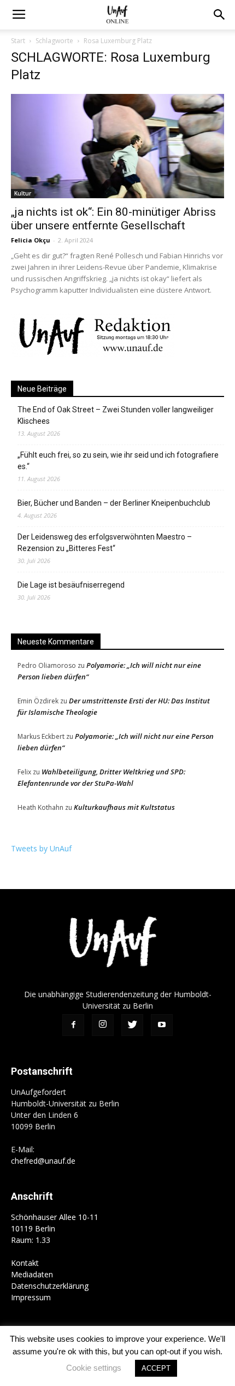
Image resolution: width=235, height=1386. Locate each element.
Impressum (31, 1297)
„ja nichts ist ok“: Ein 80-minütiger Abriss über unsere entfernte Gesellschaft (113, 218)
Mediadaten (32, 1274)
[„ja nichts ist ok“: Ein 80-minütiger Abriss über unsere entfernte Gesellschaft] (117, 146)
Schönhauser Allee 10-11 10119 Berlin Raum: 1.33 (54, 1228)
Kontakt (25, 1263)
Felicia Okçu (30, 240)
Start (18, 40)
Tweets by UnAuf (41, 848)
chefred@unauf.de (43, 1161)
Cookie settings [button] (93, 1367)
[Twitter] (132, 1025)
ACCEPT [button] (156, 1368)
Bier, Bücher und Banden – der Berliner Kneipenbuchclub (113, 503)
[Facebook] (73, 1025)
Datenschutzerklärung (50, 1286)
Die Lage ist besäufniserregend (71, 585)
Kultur (22, 193)
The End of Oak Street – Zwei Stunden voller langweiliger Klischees (115, 415)
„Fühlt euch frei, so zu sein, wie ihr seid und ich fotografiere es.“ (118, 461)
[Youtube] (162, 1025)
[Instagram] (103, 1025)
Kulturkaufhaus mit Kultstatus (124, 807)
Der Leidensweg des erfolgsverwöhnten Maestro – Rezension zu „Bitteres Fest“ (104, 542)
